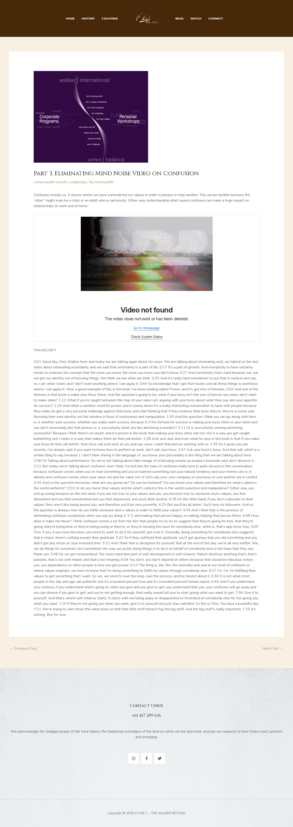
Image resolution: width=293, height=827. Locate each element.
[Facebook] (146, 758)
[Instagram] (133, 758)
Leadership (78, 182)
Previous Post (23, 648)
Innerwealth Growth (51, 182)
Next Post (272, 648)
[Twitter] (159, 758)
